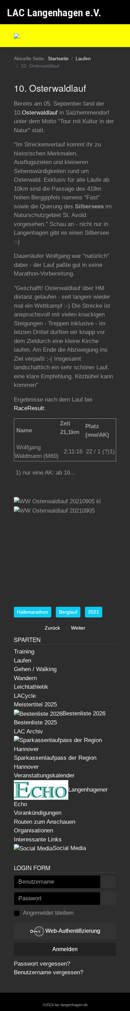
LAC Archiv (28, 731)
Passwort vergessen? (42, 963)
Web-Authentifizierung (72, 931)
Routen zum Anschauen (44, 822)
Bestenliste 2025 (35, 722)
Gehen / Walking (35, 669)
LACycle (25, 696)
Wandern (25, 678)
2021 (93, 612)
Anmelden (65, 949)
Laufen (22, 660)
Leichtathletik (31, 687)
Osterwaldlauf (40, 112)
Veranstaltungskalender (44, 775)
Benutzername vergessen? (48, 972)
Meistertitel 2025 (35, 704)
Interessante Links (38, 839)
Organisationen (33, 830)
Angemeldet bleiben (48, 913)
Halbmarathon (32, 612)
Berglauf (68, 612)
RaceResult (29, 408)
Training (24, 651)
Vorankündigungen (37, 813)
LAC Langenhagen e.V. (54, 13)
